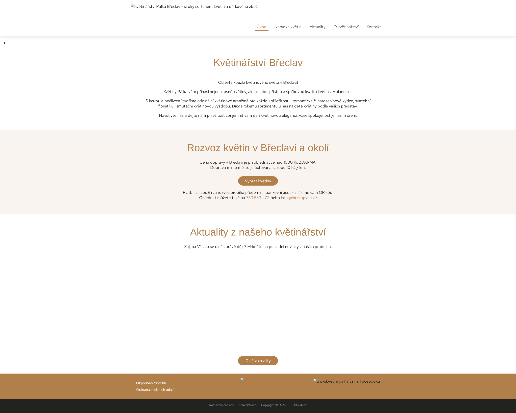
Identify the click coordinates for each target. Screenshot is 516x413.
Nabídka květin (288, 27)
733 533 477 (257, 197)
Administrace (247, 405)
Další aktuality (258, 360)
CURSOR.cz (298, 405)
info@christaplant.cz (299, 197)
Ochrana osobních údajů (155, 389)
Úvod (261, 26)
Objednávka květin (151, 383)
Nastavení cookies (221, 405)
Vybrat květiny (258, 181)
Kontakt (374, 26)
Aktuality (318, 26)
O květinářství (346, 26)
